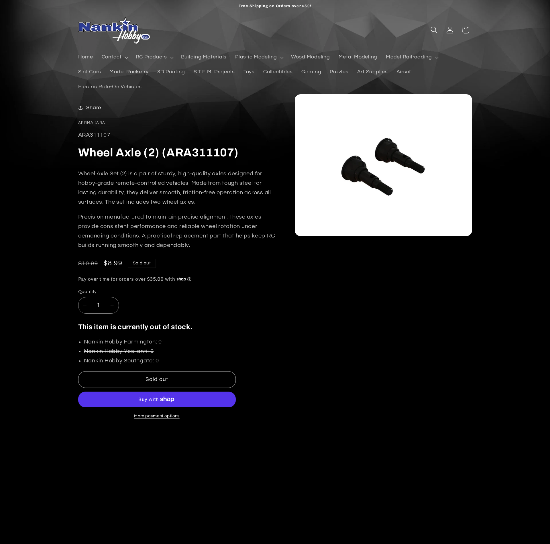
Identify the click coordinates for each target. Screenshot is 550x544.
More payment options (157, 416)
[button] (114, 57)
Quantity (87, 291)
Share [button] (93, 107)
